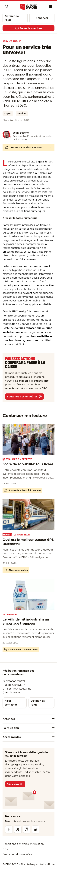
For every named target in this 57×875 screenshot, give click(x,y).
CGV (5, 849)
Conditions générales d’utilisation (23, 843)
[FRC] (28, 7)
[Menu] (50, 7)
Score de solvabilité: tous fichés (28, 464)
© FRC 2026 (10, 864)
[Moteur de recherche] (6, 7)
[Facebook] (9, 829)
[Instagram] (26, 829)
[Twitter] (18, 829)
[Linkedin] (35, 829)
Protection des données (17, 854)
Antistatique (46, 864)
